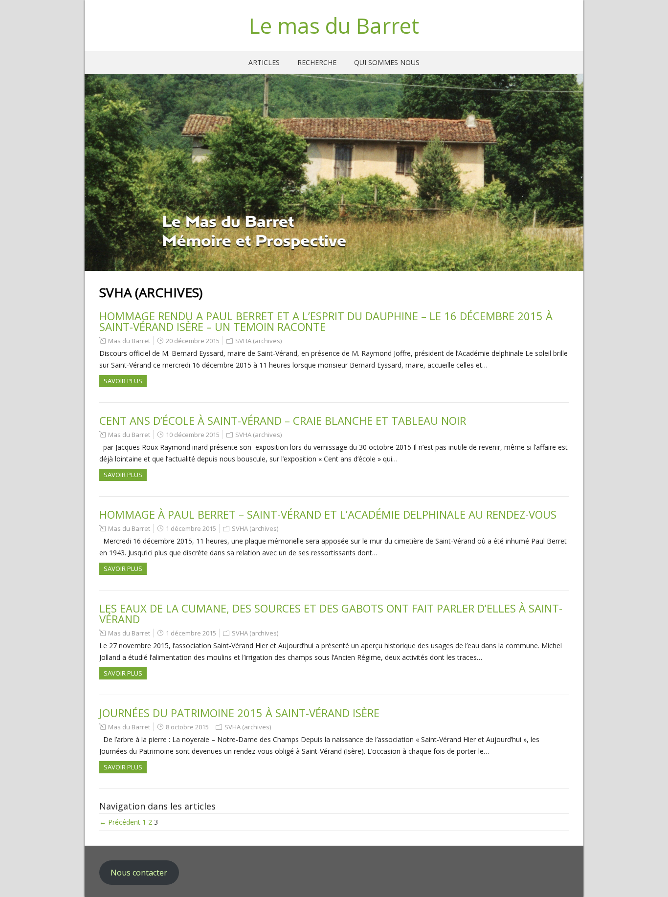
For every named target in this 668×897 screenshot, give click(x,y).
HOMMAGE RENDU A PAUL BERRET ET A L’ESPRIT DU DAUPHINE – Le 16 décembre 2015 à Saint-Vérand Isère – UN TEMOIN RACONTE (326, 321)
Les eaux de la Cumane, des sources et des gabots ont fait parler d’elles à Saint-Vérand (330, 613)
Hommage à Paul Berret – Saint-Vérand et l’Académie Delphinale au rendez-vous (328, 514)
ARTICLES (264, 62)
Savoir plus (123, 380)
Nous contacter (139, 872)
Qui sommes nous (387, 62)
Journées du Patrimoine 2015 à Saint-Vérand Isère (239, 712)
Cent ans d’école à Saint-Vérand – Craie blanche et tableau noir (282, 420)
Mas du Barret (129, 340)
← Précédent (119, 822)
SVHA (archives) (258, 340)
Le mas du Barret (334, 25)
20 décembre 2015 (193, 340)
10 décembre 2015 (193, 434)
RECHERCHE (316, 62)
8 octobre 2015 (187, 726)
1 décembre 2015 (191, 528)
